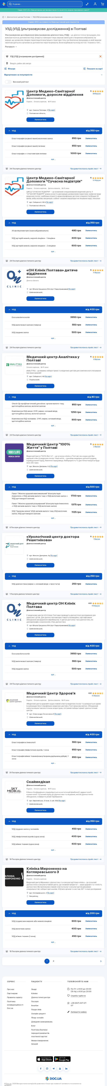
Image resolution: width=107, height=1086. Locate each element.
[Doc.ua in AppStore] (44, 1059)
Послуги (34, 1001)
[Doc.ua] (4, 4)
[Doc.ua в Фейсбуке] (40, 1068)
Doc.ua (8, 1083)
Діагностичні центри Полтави (17, 17)
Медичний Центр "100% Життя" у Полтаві (48, 446)
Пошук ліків (36, 1010)
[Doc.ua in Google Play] (62, 1059)
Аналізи (34, 1005)
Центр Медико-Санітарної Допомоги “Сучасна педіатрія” (54, 179)
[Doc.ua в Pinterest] (66, 1068)
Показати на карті (95, 69)
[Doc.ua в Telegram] (53, 1068)
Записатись (91, 138)
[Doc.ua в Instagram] (47, 1068)
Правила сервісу (14, 997)
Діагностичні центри (40, 997)
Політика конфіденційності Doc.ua (15, 1004)
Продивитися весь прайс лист (84, 169)
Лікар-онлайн (37, 1018)
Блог (33, 1026)
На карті (51, 110)
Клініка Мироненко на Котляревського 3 (46, 870)
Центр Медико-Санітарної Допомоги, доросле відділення (54, 93)
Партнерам (12, 993)
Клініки (34, 993)
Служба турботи (78, 996)
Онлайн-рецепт (38, 1014)
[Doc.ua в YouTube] (59, 1068)
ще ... (53, 159)
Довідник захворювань (42, 1022)
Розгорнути (9, 47)
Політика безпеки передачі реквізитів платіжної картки (40, 1033)
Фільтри (11, 69)
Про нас (10, 989)
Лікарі (34, 989)
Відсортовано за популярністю (53, 75)
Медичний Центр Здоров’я (51, 693)
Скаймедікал (38, 782)
